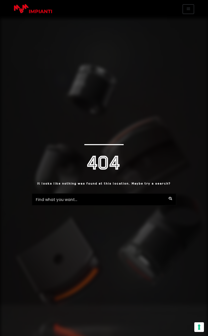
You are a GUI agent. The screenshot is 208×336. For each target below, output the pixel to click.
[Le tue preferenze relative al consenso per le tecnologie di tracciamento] (199, 327)
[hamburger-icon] (188, 9)
